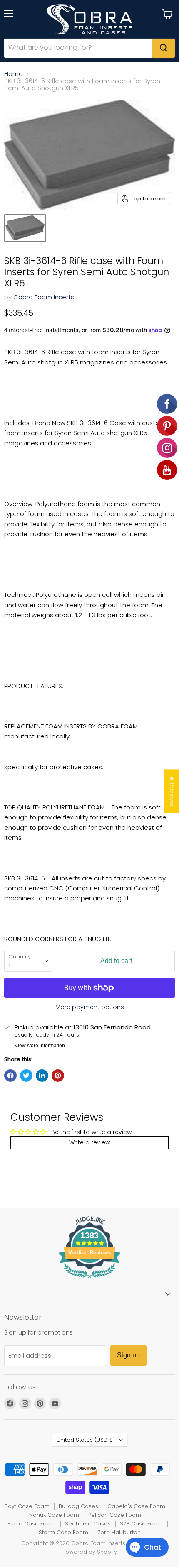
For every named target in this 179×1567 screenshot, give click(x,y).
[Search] (163, 48)
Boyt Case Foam (27, 1506)
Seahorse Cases (88, 1524)
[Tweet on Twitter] (26, 1075)
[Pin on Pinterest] (58, 1075)
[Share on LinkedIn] (42, 1075)
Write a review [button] (89, 1142)
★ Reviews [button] (172, 791)
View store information (40, 1046)
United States (86, 1440)
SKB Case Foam (141, 1524)
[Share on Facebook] (10, 1075)
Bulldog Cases (78, 1506)
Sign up (128, 1355)
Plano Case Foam (31, 1524)
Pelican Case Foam (114, 1515)
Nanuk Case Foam (54, 1515)
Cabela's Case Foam (136, 1506)
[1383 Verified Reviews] (89, 1280)
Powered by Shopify (89, 1552)
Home (13, 73)
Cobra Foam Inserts (43, 297)
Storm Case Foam (63, 1532)
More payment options (89, 1007)
